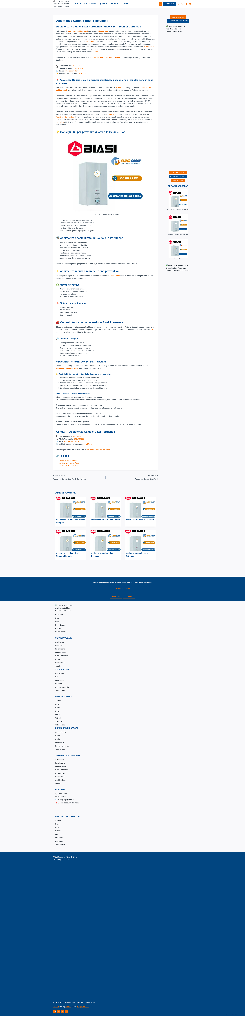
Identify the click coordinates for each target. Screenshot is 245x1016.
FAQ (57, 621)
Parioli (57, 736)
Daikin (57, 711)
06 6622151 (169, 4)
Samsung (59, 841)
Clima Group (103, 31)
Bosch (57, 708)
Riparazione (60, 663)
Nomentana (59, 673)
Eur (56, 677)
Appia (57, 739)
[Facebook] (178, 4)
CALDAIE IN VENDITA (178, 17)
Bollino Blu (59, 645)
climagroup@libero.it (72, 71)
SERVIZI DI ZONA (178, 180)
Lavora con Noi (61, 632)
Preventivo (129, 596)
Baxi (57, 704)
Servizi (93, 4)
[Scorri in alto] (241, 1005)
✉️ (64, 800)
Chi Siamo (83, 4)
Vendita (58, 666)
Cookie (68, 1007)
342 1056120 (79, 68)
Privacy (56, 1007)
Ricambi (104, 4)
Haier (57, 827)
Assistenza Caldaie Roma (69, 463)
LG (56, 834)
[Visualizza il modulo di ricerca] (160, 4)
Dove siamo (115, 4)
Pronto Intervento (62, 656)
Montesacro (59, 742)
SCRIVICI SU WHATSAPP (178, 176)
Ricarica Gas (60, 773)
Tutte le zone (60, 691)
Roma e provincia (62, 687)
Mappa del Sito (83, 1007)
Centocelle (59, 684)
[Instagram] (182, 4)
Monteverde (59, 680)
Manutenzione (60, 652)
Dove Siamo (60, 625)
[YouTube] (190, 4)
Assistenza (59, 642)
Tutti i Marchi (60, 725)
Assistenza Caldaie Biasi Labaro (105, 520)
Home (76, 4)
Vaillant (58, 718)
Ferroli (57, 715)
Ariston (58, 701)
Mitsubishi (59, 838)
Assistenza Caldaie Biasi (77, 31)
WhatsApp (116, 596)
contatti (95, 52)
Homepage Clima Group (69, 460)
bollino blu (90, 41)
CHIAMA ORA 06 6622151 (178, 172)
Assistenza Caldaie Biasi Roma (98, 450)
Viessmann (59, 721)
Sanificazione (60, 780)
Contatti (124, 4)
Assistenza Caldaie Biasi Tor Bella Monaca (69, 477)
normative (60, 122)
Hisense (58, 831)
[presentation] (70, 507)
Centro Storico (60, 732)
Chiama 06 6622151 (122, 589)
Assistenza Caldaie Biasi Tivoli (146, 477)
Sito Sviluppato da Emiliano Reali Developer (233, 1014)
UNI (152, 330)
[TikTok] (186, 4)
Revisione (59, 659)
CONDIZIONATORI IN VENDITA (178, 21)
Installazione (60, 649)
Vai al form (82, 73)
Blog (57, 618)
